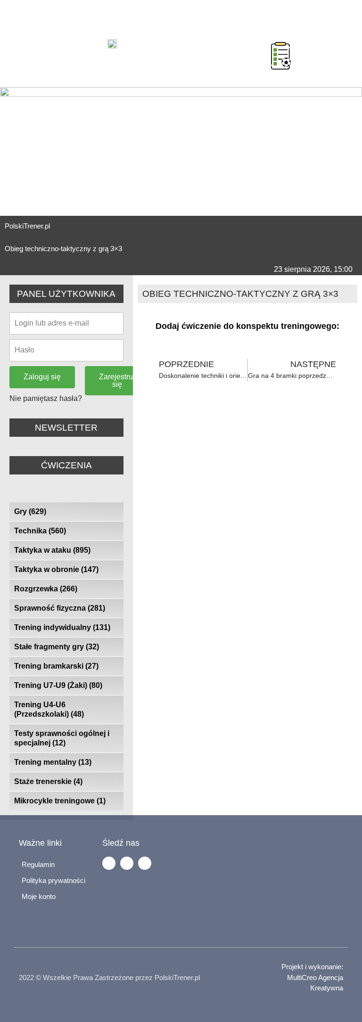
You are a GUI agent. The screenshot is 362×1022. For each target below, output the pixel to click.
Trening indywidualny (62, 627)
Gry (30, 511)
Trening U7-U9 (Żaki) (58, 685)
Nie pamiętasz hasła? (45, 398)
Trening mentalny (52, 762)
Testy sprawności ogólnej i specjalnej (61, 738)
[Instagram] (126, 863)
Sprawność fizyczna (59, 608)
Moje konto (39, 896)
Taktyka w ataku (52, 550)
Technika (40, 531)
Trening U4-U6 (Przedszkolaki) (49, 709)
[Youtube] (144, 863)
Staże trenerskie (48, 781)
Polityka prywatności (53, 880)
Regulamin (38, 864)
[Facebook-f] (108, 863)
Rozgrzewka (45, 589)
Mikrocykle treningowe (60, 801)
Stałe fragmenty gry (56, 647)
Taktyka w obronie (56, 569)
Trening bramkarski (56, 666)
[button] (259, 44)
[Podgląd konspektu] (281, 55)
